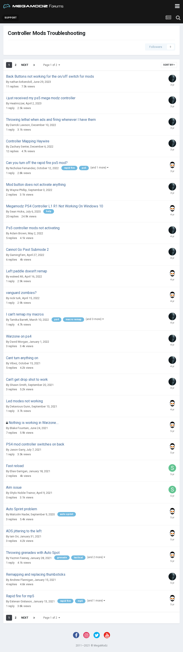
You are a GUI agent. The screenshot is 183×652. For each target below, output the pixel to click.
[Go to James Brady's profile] (172, 165)
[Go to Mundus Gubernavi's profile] (172, 78)
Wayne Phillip (18, 190)
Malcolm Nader (19, 514)
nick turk (15, 298)
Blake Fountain (19, 428)
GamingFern (17, 255)
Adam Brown (18, 233)
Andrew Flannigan (21, 579)
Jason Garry (17, 449)
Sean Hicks (17, 211)
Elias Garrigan (18, 471)
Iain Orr (14, 536)
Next (24, 65)
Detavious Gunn (20, 406)
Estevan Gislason (21, 601)
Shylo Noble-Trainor (22, 492)
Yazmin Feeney (19, 558)
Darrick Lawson (20, 125)
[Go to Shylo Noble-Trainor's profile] (172, 468)
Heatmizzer (17, 103)
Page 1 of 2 (50, 65)
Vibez (13, 363)
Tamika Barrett (19, 319)
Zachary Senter (19, 146)
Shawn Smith (18, 385)
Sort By (168, 65)
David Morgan (19, 341)
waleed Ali (16, 276)
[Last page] (34, 65)
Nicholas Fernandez (22, 168)
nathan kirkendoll (21, 81)
